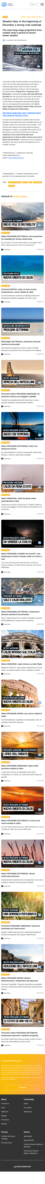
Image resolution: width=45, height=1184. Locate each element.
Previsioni (5, 1103)
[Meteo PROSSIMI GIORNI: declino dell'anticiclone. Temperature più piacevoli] (22, 958)
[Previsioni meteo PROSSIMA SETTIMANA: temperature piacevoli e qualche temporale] (22, 1013)
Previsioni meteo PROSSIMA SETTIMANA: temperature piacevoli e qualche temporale (19, 1034)
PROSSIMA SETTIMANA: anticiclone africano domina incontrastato (20, 343)
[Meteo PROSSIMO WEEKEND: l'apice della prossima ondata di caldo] (22, 746)
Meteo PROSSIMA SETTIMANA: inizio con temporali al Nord (19, 447)
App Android (29, 1140)
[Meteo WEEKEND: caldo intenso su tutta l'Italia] (22, 644)
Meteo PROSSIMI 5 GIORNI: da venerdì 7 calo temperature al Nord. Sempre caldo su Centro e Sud (21, 556)
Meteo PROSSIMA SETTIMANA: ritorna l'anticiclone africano (18, 875)
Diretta (4, 1124)
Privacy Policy (6, 1143)
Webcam (4, 1111)
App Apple (28, 1136)
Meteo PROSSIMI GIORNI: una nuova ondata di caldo (21, 715)
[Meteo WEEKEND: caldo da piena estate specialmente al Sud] (22, 478)
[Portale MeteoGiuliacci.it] (7, 4)
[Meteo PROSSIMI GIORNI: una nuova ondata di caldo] (22, 693)
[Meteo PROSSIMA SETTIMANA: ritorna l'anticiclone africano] (22, 853)
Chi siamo (22, 1087)
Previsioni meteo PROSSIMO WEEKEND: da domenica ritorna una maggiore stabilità (20, 395)
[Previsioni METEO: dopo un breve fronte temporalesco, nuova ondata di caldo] (22, 269)
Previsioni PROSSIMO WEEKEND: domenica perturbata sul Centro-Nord (20, 927)
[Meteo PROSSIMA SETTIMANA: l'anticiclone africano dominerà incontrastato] (22, 592)
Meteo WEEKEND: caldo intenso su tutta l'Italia (21, 664)
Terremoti (5, 1120)
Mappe (4, 1116)
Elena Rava (7, 249)
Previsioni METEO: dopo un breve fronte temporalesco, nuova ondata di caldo (18, 290)
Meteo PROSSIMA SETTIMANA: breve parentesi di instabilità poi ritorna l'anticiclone (22, 237)
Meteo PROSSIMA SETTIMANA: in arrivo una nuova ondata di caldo (20, 822)
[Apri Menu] (42, 4)
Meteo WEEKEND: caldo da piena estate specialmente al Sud (18, 499)
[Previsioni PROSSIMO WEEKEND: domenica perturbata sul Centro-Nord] (22, 906)
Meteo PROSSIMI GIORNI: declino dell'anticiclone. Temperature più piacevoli (19, 979)
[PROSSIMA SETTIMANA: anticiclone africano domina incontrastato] (22, 321)
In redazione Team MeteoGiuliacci (16, 40)
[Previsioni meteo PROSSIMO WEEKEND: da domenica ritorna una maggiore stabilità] (22, 374)
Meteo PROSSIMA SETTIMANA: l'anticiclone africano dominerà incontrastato (20, 613)
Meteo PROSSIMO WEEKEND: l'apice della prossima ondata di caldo (19, 767)
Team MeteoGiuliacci (16, 158)
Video (26, 1103)
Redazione (28, 1111)
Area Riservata (23, 1167)
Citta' (3, 1107)
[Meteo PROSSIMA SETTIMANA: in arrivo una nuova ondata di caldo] (22, 800)
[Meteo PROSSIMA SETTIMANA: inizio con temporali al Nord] (22, 426)
